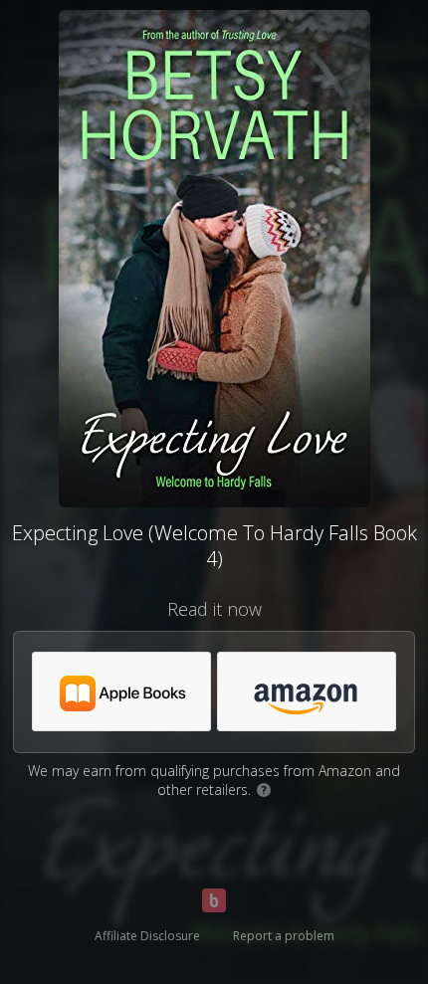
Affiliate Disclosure (147, 935)
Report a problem (283, 935)
